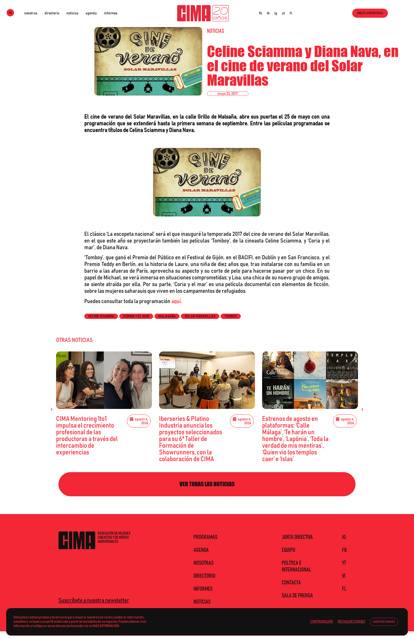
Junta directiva (297, 537)
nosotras (30, 13)
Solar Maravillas (200, 316)
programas (205, 537)
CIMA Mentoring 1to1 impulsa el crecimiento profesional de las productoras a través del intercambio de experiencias (87, 436)
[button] (51, 409)
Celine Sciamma (101, 316)
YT (344, 563)
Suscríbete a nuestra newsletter (93, 600)
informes (110, 13)
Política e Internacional (296, 566)
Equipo (288, 550)
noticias (72, 13)
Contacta (291, 583)
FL (344, 589)
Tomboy (230, 316)
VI (343, 576)
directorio (52, 13)
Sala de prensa (297, 596)
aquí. (176, 301)
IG (344, 537)
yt (283, 13)
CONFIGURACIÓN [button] (321, 621)
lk (268, 13)
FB (344, 550)
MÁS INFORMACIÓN (106, 626)
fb (260, 13)
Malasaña (167, 316)
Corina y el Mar (136, 316)
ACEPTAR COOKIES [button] (384, 621)
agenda (91, 13)
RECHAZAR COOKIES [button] (351, 621)
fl (291, 13)
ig (275, 13)
